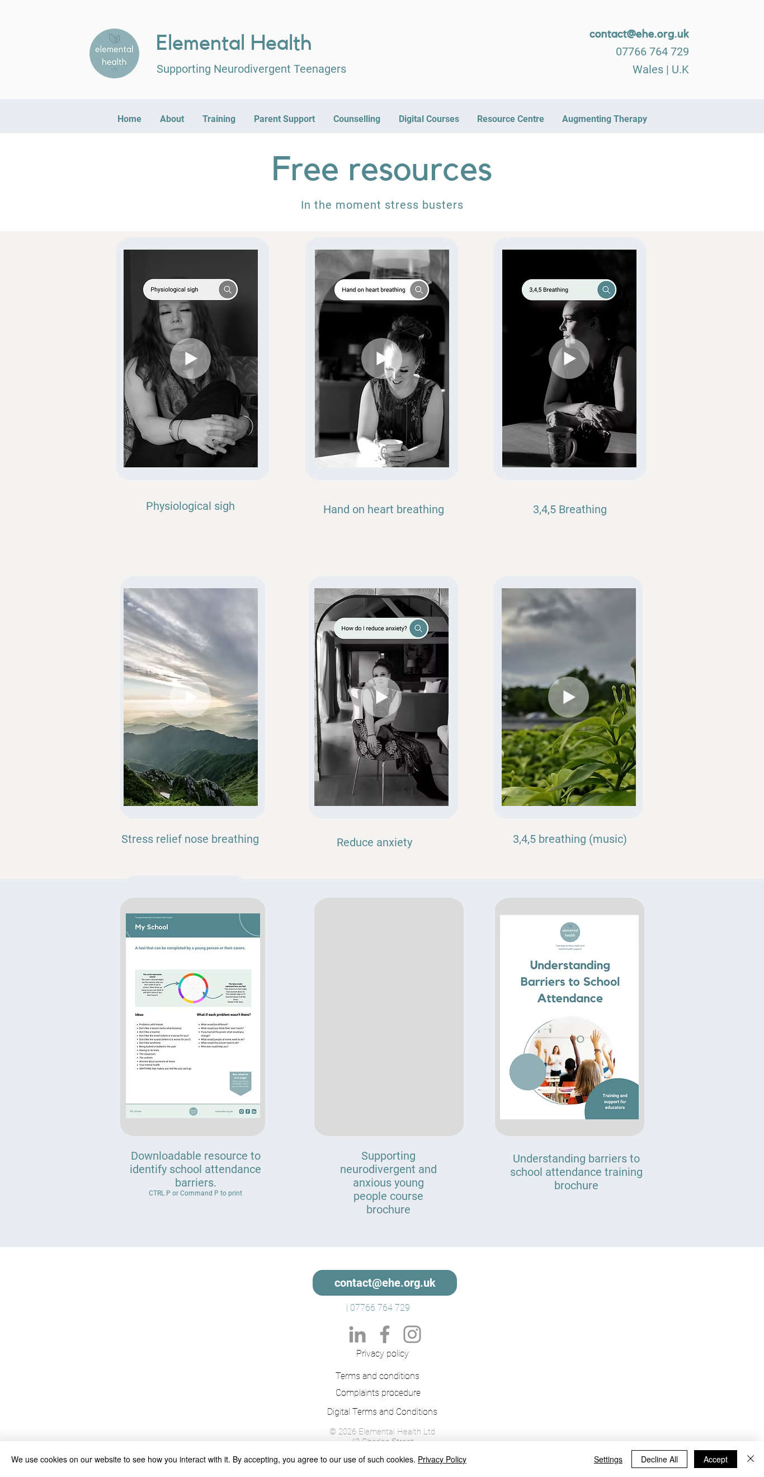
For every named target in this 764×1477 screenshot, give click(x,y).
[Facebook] (385, 1334)
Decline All (659, 1459)
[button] (243, 455)
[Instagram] (412, 1334)
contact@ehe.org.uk (639, 34)
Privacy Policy (442, 1459)
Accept (716, 1459)
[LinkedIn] (357, 1334)
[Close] (750, 1459)
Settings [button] (608, 1459)
